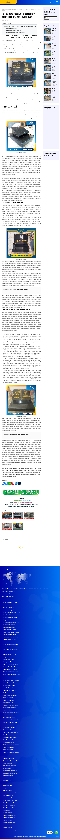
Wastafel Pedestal (8, 775)
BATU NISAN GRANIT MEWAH (13, 30)
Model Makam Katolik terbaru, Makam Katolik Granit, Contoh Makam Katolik (54, 37)
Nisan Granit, (8, 468)
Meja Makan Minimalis (9, 642)
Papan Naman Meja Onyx (9, 639)
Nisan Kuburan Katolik (8, 605)
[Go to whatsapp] (56, 832)
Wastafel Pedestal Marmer (10, 773)
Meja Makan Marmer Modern (10, 647)
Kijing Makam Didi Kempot (10, 707)
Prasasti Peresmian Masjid (10, 725)
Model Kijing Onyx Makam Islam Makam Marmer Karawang (54, 96)
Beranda (4, 9)
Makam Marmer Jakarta (9, 765)
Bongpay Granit (7, 768)
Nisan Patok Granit (8, 740)
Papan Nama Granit (8, 790)
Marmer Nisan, (29, 472)
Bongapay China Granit (9, 624)
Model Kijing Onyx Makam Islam (11, 712)
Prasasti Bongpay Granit (9, 634)
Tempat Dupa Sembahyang (10, 830)
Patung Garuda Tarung (9, 662)
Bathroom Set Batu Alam (9, 690)
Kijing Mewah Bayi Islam (9, 717)
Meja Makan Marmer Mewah (10, 737)
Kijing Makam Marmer (8, 742)
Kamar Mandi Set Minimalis (10, 825)
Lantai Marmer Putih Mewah (10, 652)
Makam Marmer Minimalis (10, 800)
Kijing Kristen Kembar (8, 657)
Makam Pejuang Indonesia (10, 610)
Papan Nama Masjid (8, 758)
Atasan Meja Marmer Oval (10, 770)
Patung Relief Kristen (8, 710)
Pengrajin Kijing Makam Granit (11, 622)
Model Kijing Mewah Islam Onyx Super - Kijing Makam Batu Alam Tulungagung (54, 89)
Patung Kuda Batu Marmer (10, 815)
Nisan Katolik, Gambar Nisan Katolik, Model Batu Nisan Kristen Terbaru (54, 59)
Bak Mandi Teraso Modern (10, 693)
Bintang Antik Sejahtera (29, 836)
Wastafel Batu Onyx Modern (10, 667)
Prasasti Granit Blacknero (9, 685)
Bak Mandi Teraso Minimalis (10, 669)
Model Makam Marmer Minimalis (11, 612)
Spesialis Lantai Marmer (9, 727)
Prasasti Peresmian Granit (10, 617)
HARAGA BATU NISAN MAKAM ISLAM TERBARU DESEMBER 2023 (20, 26)
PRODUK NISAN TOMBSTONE (12, 9)
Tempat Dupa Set (7, 827)
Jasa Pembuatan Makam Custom (12, 674)
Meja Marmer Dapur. (8, 795)
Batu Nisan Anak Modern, (12, 474)
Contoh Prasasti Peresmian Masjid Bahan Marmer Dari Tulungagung (54, 82)
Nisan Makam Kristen (8, 807)
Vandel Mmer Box (7, 785)
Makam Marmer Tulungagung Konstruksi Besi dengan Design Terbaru (54, 52)
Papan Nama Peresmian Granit (11, 761)
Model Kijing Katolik (8, 697)
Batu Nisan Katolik (7, 798)
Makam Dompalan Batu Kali (10, 720)
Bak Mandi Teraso (7, 778)
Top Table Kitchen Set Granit (10, 664)
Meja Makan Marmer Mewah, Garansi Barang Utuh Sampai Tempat (54, 74)
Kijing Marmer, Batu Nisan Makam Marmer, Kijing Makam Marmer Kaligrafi (54, 67)
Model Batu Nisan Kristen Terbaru (11, 715)
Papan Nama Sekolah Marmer (11, 730)
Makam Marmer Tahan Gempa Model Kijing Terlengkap (54, 44)
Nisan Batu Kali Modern (9, 615)
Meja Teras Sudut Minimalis (10, 695)
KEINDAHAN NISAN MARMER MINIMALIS (15, 32)
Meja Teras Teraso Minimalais (11, 632)
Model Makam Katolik (8, 700)
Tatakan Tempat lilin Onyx (10, 722)
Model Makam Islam (8, 747)
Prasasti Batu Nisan (8, 783)
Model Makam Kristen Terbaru (11, 744)
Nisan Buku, (34, 470)
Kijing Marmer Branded (9, 607)
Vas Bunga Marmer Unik (9, 627)
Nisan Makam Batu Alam (9, 803)
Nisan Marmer (6, 810)
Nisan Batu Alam (7, 735)
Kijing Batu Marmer (8, 788)
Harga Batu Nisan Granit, (21, 468)
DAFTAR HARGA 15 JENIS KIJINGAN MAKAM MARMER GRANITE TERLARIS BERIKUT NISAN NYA (54, 29)
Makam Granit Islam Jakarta (10, 671)
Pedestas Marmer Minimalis (10, 644)
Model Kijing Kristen (8, 749)
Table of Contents (7, 23)
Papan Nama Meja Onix (9, 817)
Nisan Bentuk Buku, (25, 470)
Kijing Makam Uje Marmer (9, 620)
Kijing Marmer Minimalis (9, 805)
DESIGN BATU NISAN (11, 28)
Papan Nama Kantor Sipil (9, 793)
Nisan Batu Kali (7, 780)
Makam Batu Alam (8, 763)
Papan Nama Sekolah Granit (10, 705)
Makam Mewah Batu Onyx (10, 602)
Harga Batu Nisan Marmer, (12, 470)
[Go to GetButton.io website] (56, 836)
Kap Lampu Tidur (7, 820)
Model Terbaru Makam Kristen (11, 680)
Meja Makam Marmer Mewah (10, 637)
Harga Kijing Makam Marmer (10, 732)
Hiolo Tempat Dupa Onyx (9, 629)
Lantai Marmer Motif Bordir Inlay (11, 649)
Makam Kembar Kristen (9, 822)
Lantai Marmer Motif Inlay (9, 683)
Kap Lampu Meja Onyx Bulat (10, 654)
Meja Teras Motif (7, 812)
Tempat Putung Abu (8, 659)
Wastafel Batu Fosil (8, 702)
